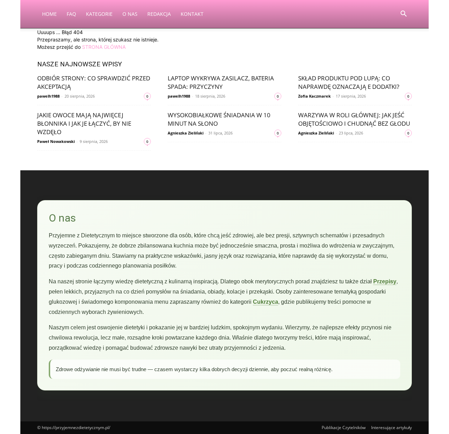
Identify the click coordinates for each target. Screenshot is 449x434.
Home (49, 14)
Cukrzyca (265, 302)
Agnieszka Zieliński (185, 133)
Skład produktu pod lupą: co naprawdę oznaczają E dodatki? (348, 82)
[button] (403, 14)
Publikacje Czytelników (344, 427)
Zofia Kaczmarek (314, 96)
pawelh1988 (48, 96)
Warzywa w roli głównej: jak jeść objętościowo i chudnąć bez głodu (354, 119)
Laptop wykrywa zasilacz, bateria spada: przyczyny (221, 82)
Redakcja (159, 14)
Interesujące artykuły (391, 427)
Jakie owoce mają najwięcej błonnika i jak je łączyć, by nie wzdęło (84, 123)
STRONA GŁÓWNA (104, 47)
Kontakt (192, 14)
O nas (130, 14)
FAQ (71, 14)
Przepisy (384, 281)
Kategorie (99, 14)
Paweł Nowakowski (56, 141)
